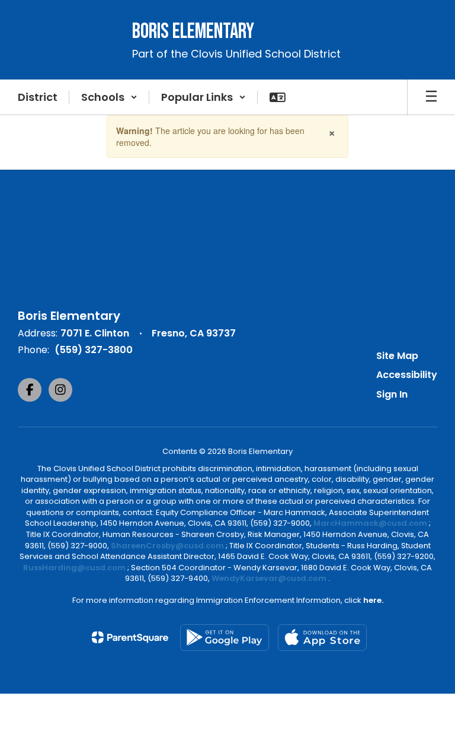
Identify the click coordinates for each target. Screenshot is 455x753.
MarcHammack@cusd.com (370, 523)
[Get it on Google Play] (224, 637)
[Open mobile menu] (431, 97)
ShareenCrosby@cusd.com (167, 545)
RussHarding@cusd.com (74, 567)
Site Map (397, 356)
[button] (109, 97)
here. (373, 600)
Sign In (392, 394)
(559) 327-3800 (94, 350)
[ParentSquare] (130, 637)
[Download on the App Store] (322, 637)
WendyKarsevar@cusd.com (270, 578)
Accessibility (406, 375)
